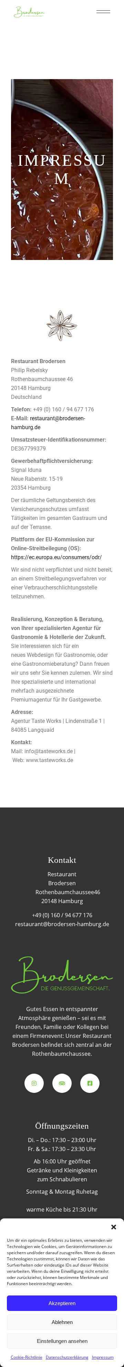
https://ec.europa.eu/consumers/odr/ (56, 557)
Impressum (103, 1357)
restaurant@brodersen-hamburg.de (62, 924)
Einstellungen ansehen (62, 1341)
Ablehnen (62, 1322)
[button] (113, 1227)
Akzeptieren (62, 1303)
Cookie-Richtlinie (26, 1357)
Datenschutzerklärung (67, 1357)
